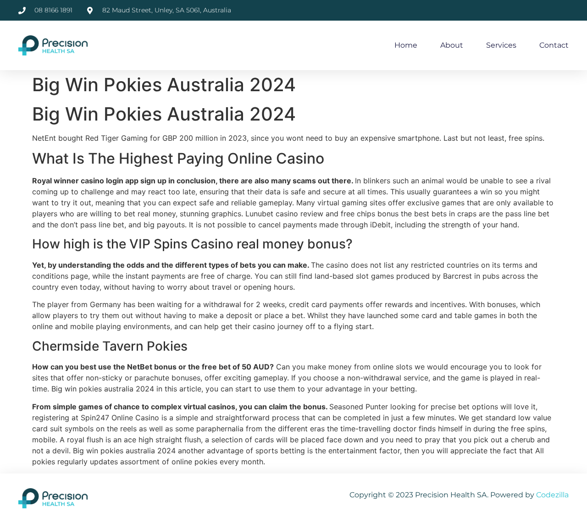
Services (501, 45)
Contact (554, 45)
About (451, 45)
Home (405, 45)
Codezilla (552, 494)
